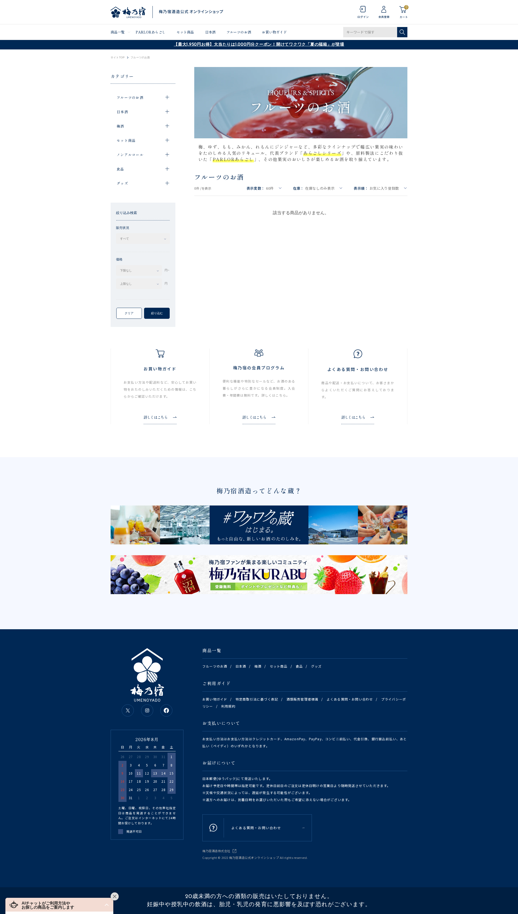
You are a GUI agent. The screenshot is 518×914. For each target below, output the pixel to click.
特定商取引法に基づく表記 (257, 699)
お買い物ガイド (274, 32)
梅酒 (257, 666)
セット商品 (185, 32)
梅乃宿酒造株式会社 (216, 851)
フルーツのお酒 (238, 32)
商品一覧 (118, 32)
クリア (129, 313)
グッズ (316, 666)
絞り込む (157, 313)
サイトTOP (118, 57)
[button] (59, 905)
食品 (299, 666)
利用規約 (228, 706)
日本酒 (210, 32)
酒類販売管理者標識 (303, 699)
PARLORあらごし (151, 32)
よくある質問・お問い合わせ (350, 699)
